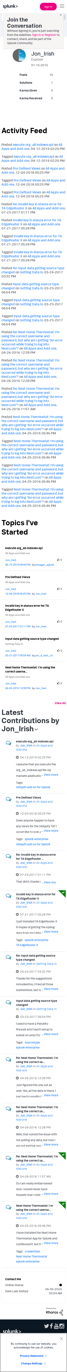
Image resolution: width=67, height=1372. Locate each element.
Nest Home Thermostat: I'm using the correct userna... (30, 669)
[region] (33, 1352)
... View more (50, 774)
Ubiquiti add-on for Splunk (33, 787)
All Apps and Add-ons (48, 208)
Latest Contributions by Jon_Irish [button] (30, 720)
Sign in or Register (44, 35)
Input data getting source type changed (32, 639)
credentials (32, 1251)
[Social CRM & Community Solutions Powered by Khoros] (54, 1311)
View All (60, 703)
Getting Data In (31, 272)
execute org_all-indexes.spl (33, 144)
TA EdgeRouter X (27, 945)
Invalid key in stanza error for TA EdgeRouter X (27, 608)
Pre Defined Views (26, 168)
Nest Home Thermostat (31, 1256)
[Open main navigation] (62, 6)
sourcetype (32, 1042)
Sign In (48, 6)
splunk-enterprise (36, 839)
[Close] (61, 1338)
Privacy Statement (31, 1355)
